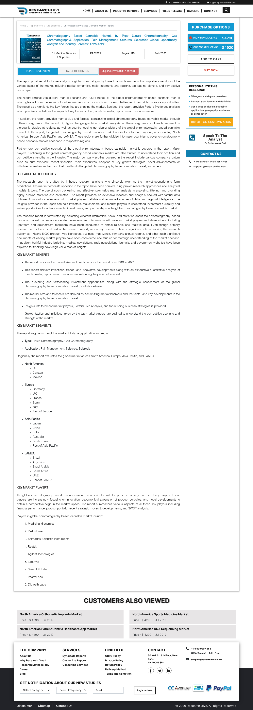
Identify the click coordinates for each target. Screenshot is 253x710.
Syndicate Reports (74, 655)
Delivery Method (115, 669)
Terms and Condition (118, 673)
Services (150, 10)
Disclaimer (24, 706)
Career (24, 669)
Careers (193, 10)
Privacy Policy (114, 660)
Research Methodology (34, 664)
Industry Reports (126, 10)
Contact (210, 10)
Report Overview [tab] (38, 71)
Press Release (172, 10)
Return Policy (113, 664)
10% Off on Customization (211, 122)
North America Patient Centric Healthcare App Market (58, 629)
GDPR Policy (113, 655)
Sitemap (44, 706)
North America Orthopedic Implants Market (51, 614)
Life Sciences (53, 25)
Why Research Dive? (33, 660)
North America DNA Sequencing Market (160, 629)
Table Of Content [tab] (78, 71)
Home (87, 10)
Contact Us (64, 706)
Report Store (36, 25)
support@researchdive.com (222, 2)
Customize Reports (74, 660)
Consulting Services (75, 664)
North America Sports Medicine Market (160, 614)
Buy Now (211, 70)
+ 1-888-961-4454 (177, 2)
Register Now (145, 690)
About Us (102, 10)
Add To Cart (211, 59)
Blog (22, 673)
